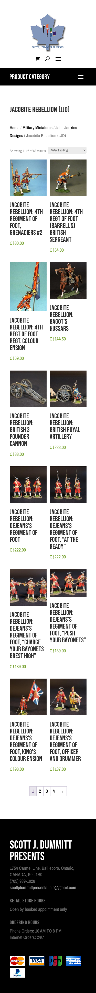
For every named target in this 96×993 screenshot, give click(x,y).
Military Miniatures (37, 127)
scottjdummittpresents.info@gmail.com (43, 887)
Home (14, 127)
